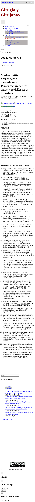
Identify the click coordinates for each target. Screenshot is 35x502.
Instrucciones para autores (18, 37)
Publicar (7, 35)
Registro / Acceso (14, 44)
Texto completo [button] (9, 103)
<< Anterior (4, 62)
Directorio (12, 33)
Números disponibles (11, 28)
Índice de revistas (16, 42)
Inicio (10, 40)
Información (8, 30)
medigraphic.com (10, 39)
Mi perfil (7, 45)
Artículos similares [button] (9, 106)
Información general (16, 32)
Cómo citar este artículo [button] (24, 103)
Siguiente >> (12, 62)
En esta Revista (8, 379)
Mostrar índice (9, 26)
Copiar (3, 490)
